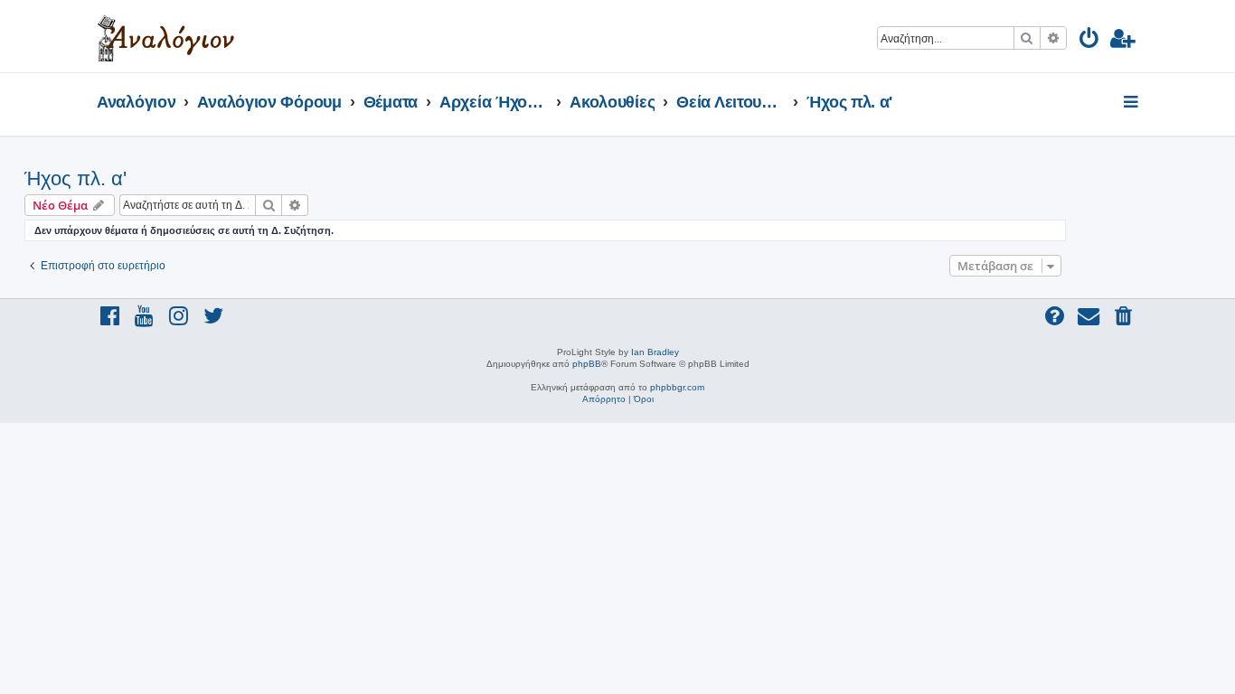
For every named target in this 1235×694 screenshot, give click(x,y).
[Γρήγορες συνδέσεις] (1132, 103)
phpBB (586, 364)
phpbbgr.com (677, 387)
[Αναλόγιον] (166, 36)
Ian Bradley (655, 352)
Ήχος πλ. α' (75, 178)
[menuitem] (1090, 41)
